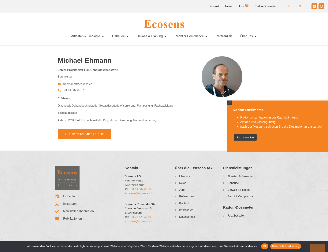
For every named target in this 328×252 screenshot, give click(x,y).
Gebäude (118, 36)
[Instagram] (321, 6)
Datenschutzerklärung (285, 246)
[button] (229, 102)
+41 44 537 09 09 (140, 189)
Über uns (246, 36)
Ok (264, 246)
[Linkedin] (314, 6)
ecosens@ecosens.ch (138, 193)
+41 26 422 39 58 (140, 216)
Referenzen (224, 36)
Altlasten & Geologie (85, 36)
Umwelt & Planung (150, 36)
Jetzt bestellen (245, 137)
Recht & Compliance (189, 36)
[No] (317, 248)
